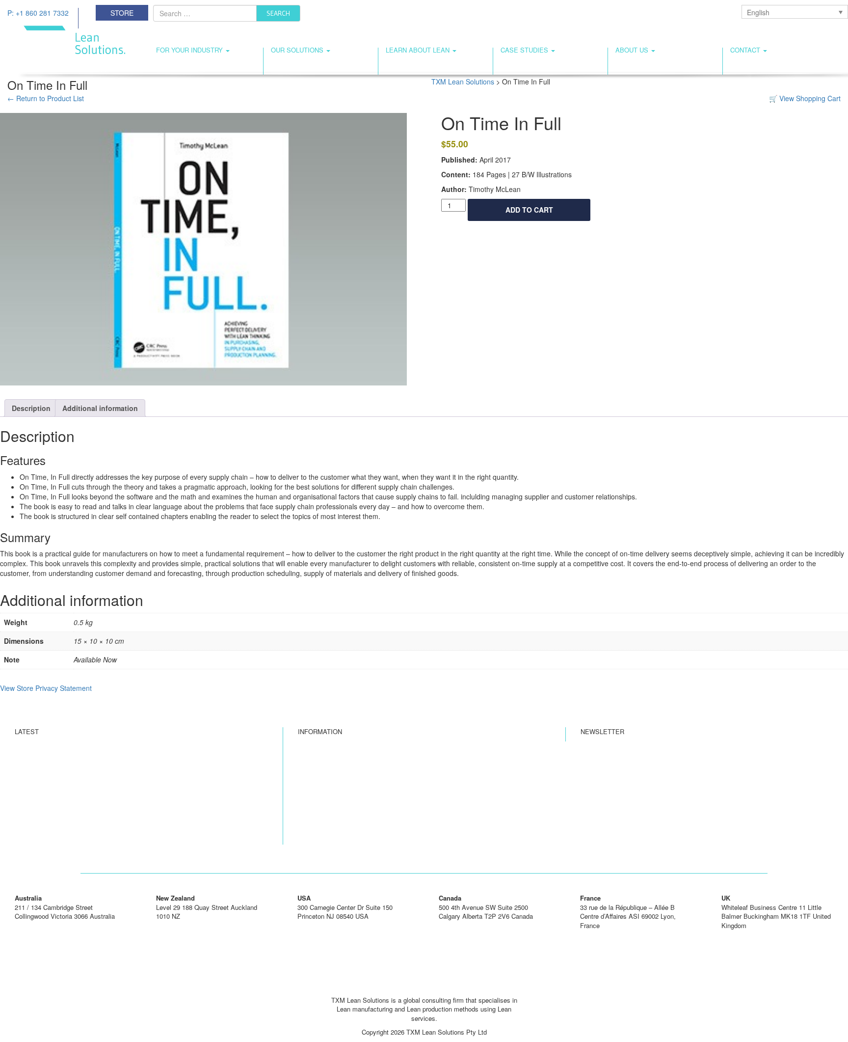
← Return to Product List (45, 98)
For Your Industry (190, 50)
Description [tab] (31, 408)
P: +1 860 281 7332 (38, 13)
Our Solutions (298, 50)
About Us (632, 50)
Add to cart (529, 210)
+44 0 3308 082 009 (749, 934)
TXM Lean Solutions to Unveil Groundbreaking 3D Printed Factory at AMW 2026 (128, 813)
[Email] (424, 985)
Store (121, 13)
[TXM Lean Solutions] (66, 39)
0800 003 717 (175, 925)
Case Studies (525, 50)
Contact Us (314, 776)
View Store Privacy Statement (46, 688)
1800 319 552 (34, 925)
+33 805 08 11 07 (605, 934)
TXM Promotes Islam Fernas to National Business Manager (100, 799)
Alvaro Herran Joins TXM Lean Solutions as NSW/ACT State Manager (114, 762)
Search (278, 13)
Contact (746, 50)
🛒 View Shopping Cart (805, 98)
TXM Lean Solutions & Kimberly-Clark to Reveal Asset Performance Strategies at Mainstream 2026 (131, 780)
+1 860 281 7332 (321, 925)
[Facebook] (405, 985)
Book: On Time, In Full (330, 818)
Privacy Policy (318, 804)
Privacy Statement (324, 790)
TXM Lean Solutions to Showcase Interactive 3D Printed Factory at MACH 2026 (128, 827)
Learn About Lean (418, 50)
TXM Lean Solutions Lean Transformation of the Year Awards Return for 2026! (125, 748)
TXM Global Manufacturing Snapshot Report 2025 (85, 841)
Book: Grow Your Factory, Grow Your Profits (360, 832)
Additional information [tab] (100, 408)
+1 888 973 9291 (462, 925)
